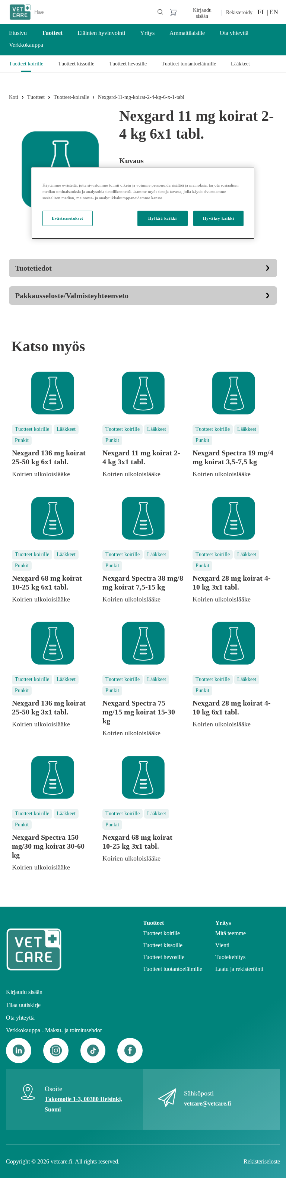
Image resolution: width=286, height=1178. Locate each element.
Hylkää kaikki (162, 218)
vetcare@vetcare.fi (207, 1103)
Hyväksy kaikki (218, 218)
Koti (13, 97)
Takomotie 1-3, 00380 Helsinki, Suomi (83, 1104)
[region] (143, 203)
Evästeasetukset (67, 218)
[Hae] (160, 11)
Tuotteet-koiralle (71, 97)
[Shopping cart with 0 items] (173, 12)
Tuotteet (36, 97)
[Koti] (20, 12)
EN (273, 12)
